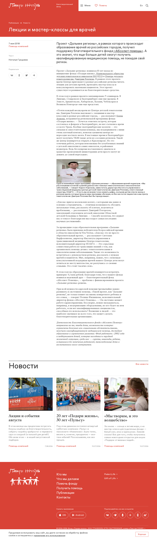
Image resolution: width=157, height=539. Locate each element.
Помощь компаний (18, 446)
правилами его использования (49, 536)
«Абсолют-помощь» (128, 51)
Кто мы (61, 474)
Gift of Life (110, 478)
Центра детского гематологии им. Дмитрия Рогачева (89, 78)
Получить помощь (69, 488)
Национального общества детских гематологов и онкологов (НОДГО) (90, 75)
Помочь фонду (66, 483)
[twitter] (26, 75)
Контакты (63, 497)
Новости (26, 23)
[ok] (19, 75)
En (141, 6)
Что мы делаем (67, 479)
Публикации (14, 23)
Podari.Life (109, 474)
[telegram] (34, 75)
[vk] (12, 75)
